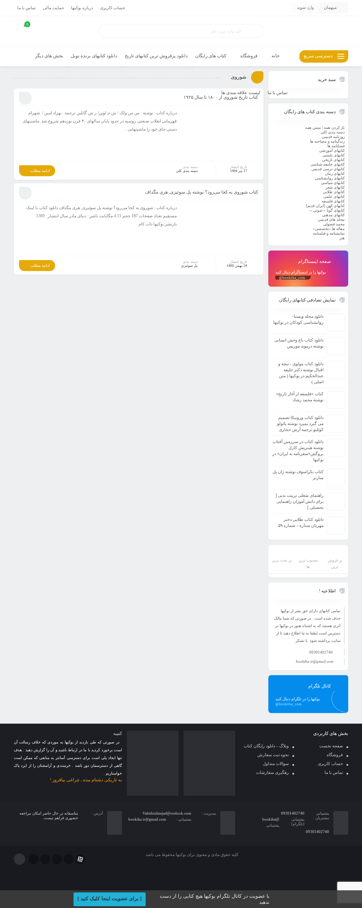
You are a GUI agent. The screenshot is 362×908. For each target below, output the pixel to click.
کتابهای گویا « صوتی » (327, 210)
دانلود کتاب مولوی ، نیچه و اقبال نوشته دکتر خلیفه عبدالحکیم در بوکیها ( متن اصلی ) (300, 373)
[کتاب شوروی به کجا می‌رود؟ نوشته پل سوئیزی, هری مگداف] (220, 229)
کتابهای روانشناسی (330, 178)
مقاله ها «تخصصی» (329, 228)
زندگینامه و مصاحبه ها (327, 141)
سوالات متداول (276, 763)
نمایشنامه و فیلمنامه (329, 233)
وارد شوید (305, 7)
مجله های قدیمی (331, 219)
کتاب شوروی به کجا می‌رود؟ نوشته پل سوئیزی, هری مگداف (201, 192)
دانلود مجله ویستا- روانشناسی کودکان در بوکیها (298, 319)
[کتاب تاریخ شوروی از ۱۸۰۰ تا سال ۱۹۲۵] (220, 134)
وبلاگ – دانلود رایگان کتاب (266, 745)
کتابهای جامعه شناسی (327, 164)
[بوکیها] (308, 31)
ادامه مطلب (40, 170)
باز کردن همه (334, 127)
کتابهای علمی (334, 196)
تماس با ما (26, 7)
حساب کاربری (112, 7)
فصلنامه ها (336, 146)
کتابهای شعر (335, 187)
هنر (342, 238)
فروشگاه (335, 754)
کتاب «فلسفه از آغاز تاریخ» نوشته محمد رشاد (299, 397)
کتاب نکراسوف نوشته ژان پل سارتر (298, 475)
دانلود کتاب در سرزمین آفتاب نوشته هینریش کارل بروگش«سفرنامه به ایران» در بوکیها (297, 450)
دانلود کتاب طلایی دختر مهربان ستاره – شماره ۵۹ (300, 522)
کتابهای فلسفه (333, 201)
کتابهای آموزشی (332, 150)
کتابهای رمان (335, 173)
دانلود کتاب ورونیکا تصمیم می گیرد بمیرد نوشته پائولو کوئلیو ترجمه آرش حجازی (300, 423)
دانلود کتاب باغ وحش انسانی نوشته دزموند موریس (298, 343)
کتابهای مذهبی (333, 215)
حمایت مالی (53, 7)
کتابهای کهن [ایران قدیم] (325, 205)
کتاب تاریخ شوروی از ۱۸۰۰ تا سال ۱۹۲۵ (220, 97)
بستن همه (313, 127)
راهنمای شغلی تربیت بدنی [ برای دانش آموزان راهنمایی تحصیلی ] (299, 501)
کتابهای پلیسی (333, 155)
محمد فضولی (334, 224)
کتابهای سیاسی (333, 182)
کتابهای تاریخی (333, 159)
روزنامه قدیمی (333, 136)
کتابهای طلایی (334, 192)
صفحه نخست (331, 745)
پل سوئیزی (189, 266)
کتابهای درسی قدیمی (328, 169)
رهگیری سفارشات (272, 772)
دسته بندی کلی (187, 171)
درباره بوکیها (82, 7)
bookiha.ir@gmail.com (314, 661)
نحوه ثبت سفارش (273, 754)
